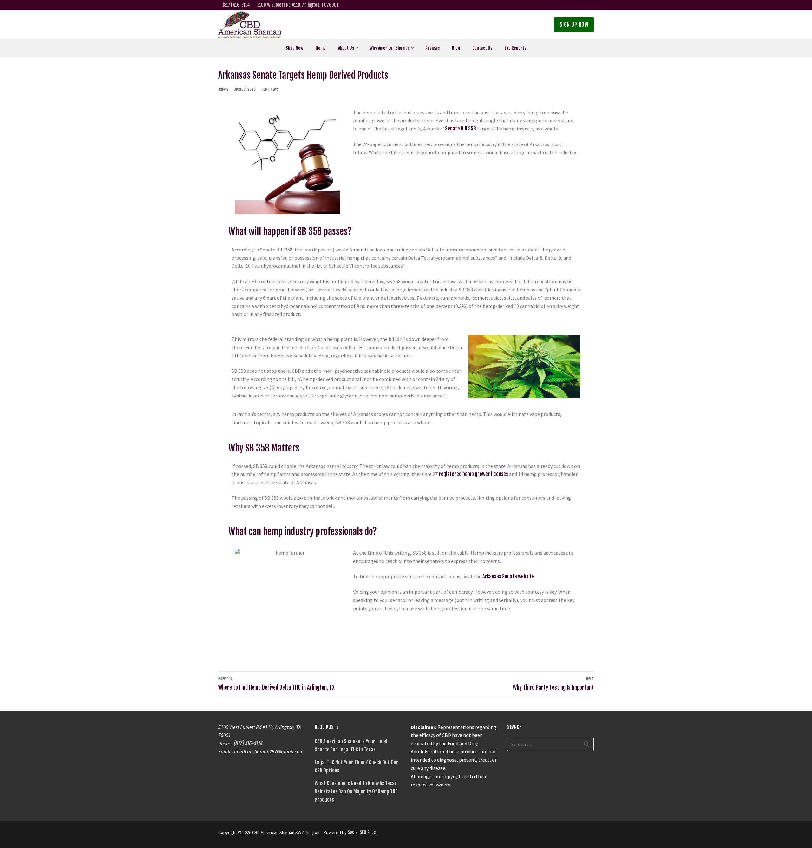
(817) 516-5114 (236, 5)
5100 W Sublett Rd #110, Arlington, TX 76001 (297, 5)
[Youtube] (570, 5)
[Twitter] (560, 5)
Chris (223, 89)
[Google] (580, 5)
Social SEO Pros (362, 832)
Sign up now (574, 24)
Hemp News (270, 89)
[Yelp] (590, 5)
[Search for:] (550, 744)
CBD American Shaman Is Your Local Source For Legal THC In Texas (351, 745)
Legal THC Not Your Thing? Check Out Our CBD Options (356, 766)
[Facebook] (550, 5)
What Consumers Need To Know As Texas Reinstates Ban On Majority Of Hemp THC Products (356, 791)
